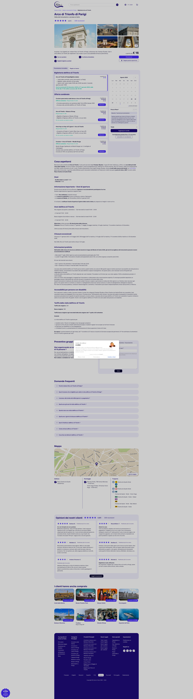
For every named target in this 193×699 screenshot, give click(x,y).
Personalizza (96, 357)
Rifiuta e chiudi (81, 357)
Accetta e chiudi (111, 357)
